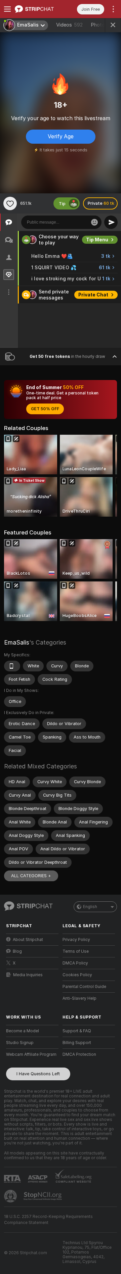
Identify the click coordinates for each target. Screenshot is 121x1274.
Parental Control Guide (84, 986)
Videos (69, 25)
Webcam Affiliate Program (31, 1054)
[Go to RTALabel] (13, 1179)
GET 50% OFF (45, 409)
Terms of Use (76, 951)
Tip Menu (97, 239)
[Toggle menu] (7, 9)
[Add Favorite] (10, 203)
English (90, 906)
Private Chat (93, 294)
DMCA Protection (79, 1054)
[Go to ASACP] (38, 1179)
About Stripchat (28, 939)
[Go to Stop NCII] (43, 1196)
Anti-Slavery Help (79, 998)
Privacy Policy (76, 939)
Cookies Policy (77, 975)
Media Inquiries (28, 975)
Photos (104, 25)
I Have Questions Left (38, 1073)
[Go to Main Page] (38, 9)
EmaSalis (16, 642)
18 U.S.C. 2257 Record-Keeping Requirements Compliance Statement (48, 1219)
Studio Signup (20, 1042)
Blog (17, 951)
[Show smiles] (94, 222)
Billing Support (77, 1042)
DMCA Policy (75, 963)
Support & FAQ (77, 1031)
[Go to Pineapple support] (11, 1196)
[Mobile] (12, 666)
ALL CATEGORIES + (31, 875)
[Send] (111, 222)
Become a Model (22, 1031)
